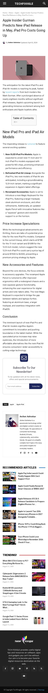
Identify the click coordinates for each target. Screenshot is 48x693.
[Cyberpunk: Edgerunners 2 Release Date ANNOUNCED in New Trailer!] (38, 576)
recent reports (12, 92)
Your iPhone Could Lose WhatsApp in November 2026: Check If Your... (30, 539)
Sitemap (41, 690)
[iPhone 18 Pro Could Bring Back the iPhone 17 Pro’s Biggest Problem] (9, 527)
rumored (31, 144)
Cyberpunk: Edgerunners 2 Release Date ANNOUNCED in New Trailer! (15, 576)
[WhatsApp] (32, 49)
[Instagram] (25, 452)
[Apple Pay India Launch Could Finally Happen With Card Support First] (9, 476)
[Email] (38, 49)
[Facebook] (13, 49)
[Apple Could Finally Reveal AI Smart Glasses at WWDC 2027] (9, 489)
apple (12, 404)
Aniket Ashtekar (14, 42)
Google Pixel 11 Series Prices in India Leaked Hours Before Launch (15, 619)
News (11, 13)
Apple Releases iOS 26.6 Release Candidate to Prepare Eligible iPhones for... (31, 501)
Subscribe (36, 386)
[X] (20, 49)
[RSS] (34, 668)
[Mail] (19, 668)
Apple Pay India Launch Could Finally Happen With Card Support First (30, 476)
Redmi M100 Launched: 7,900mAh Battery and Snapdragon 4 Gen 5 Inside (14, 590)
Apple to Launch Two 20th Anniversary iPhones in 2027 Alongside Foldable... (30, 514)
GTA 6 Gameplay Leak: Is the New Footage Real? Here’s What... (15, 605)
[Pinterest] (26, 49)
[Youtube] (36, 452)
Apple (17, 13)
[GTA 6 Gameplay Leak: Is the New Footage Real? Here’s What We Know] (38, 605)
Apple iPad (20, 404)
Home (5, 13)
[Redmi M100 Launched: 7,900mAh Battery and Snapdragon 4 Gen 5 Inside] (38, 591)
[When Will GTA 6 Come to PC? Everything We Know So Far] (38, 564)
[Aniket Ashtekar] (4, 42)
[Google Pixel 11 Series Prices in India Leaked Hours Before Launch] (38, 619)
